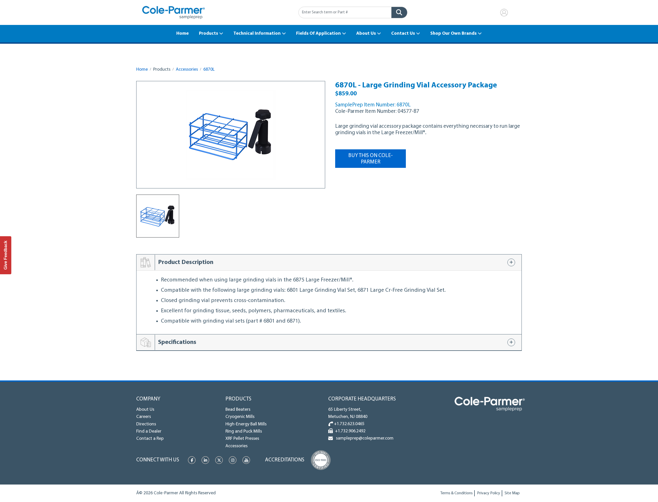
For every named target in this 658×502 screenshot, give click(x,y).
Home (182, 33)
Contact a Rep (150, 438)
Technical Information (257, 33)
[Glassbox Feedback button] (5, 255)
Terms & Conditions (456, 493)
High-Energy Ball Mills (246, 424)
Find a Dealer (148, 431)
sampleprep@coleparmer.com (364, 438)
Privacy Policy (488, 493)
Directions (146, 424)
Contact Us (403, 33)
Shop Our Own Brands (453, 33)
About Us (366, 33)
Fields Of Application (318, 33)
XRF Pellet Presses (242, 438)
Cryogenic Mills (239, 417)
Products (208, 33)
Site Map (512, 493)
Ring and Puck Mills (243, 431)
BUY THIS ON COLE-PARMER (370, 159)
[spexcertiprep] (490, 404)
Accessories (187, 69)
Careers (143, 417)
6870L (209, 69)
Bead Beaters (237, 409)
